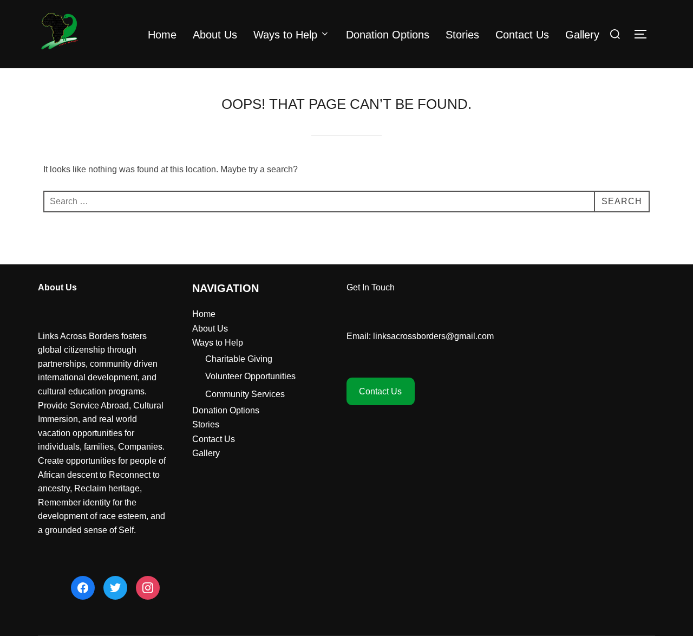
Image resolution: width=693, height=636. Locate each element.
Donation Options (387, 35)
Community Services (245, 394)
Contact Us (522, 35)
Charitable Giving (238, 359)
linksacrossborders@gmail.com (433, 336)
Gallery (582, 35)
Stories (462, 35)
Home (162, 35)
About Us (215, 35)
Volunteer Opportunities (250, 376)
